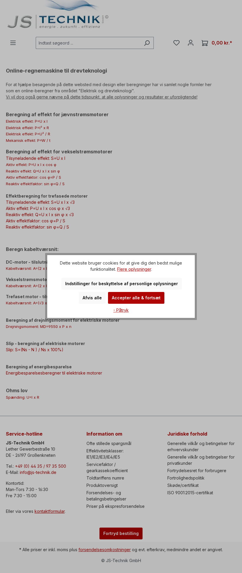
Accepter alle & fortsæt (136, 297)
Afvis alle (92, 297)
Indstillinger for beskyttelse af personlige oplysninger (121, 283)
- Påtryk (121, 310)
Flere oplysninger (134, 269)
